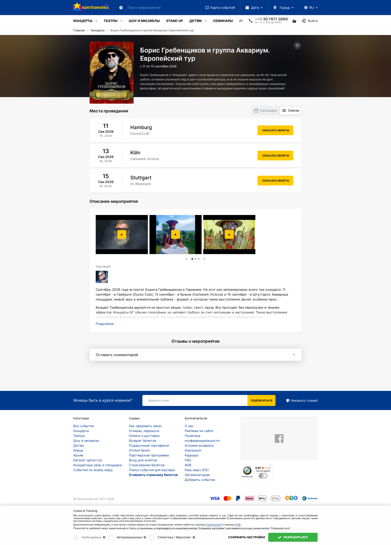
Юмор (78, 450)
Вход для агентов (143, 460)
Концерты (82, 21)
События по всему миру (93, 470)
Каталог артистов (87, 460)
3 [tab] (199, 259)
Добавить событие (200, 480)
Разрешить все (295, 537)
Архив (78, 455)
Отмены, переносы (144, 431)
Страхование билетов (147, 465)
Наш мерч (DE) (197, 470)
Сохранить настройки (246, 537)
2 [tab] (195, 259)
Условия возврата (199, 445)
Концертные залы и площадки (97, 465)
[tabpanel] (122, 234)
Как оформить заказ (145, 426)
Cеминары (223, 21)
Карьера (191, 455)
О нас (189, 426)
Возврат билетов (142, 441)
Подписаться (261, 400)
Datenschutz (213, 524)
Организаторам (197, 475)
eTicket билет (139, 450)
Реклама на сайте (199, 431)
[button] (105, 323)
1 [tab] (192, 259)
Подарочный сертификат (149, 445)
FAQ (188, 460)
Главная (79, 30)
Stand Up (174, 21)
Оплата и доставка (144, 436)
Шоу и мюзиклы (144, 21)
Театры (110, 21)
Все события (83, 426)
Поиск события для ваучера (152, 470)
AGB (188, 465)
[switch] (263, 475)
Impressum (193, 450)
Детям (195, 21)
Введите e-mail (158, 400)
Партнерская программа (149, 455)
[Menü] (270, 466)
